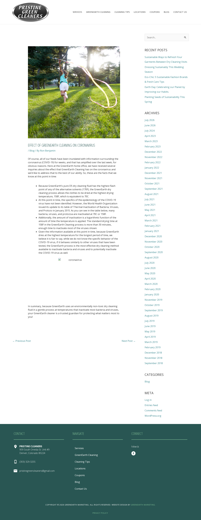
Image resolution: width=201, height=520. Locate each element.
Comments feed (153, 410)
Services (77, 12)
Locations (140, 12)
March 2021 (151, 220)
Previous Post (22, 341)
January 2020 (152, 294)
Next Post (129, 341)
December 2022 (153, 151)
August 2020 (151, 257)
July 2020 (150, 262)
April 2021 (150, 215)
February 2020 (153, 289)
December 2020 (153, 236)
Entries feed (151, 405)
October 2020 (152, 247)
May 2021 (150, 210)
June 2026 (150, 125)
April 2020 (150, 278)
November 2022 (153, 157)
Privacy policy (100, 513)
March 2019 (151, 342)
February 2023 (153, 146)
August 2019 (151, 315)
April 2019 (150, 336)
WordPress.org (153, 415)
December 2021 (153, 173)
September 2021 (154, 188)
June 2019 (150, 326)
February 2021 (153, 225)
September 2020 (154, 252)
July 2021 (150, 199)
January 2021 (152, 231)
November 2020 (153, 241)
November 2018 (153, 358)
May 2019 (150, 331)
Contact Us (180, 12)
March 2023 (151, 141)
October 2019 (152, 305)
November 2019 (153, 299)
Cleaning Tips (122, 12)
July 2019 (150, 321)
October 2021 (152, 183)
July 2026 (150, 120)
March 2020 (151, 284)
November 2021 (153, 178)
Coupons (155, 12)
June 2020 (150, 268)
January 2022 (152, 167)
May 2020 (150, 273)
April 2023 (150, 136)
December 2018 (153, 352)
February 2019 (153, 347)
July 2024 (150, 130)
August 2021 (151, 194)
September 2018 (154, 363)
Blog (166, 12)
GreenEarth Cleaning (98, 12)
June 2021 (150, 204)
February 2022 (153, 162)
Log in (148, 400)
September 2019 (154, 310)
